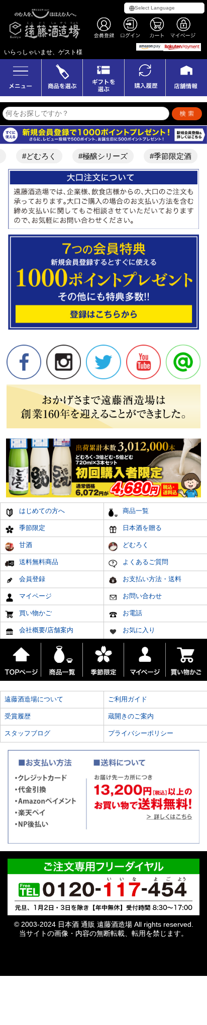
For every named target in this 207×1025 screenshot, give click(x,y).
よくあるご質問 (144, 562)
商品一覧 (135, 511)
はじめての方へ (41, 511)
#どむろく (35, 156)
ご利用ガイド (127, 699)
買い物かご (34, 613)
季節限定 (31, 528)
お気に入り (138, 630)
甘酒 (24, 545)
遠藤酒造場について (34, 699)
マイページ (34, 596)
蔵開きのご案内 (131, 716)
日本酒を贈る (141, 528)
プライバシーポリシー (140, 733)
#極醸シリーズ (98, 156)
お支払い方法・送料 (151, 579)
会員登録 (31, 579)
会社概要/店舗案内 (45, 630)
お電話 (131, 613)
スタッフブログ (27, 733)
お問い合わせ (141, 596)
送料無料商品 (37, 562)
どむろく (135, 545)
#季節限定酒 (166, 156)
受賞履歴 (18, 716)
